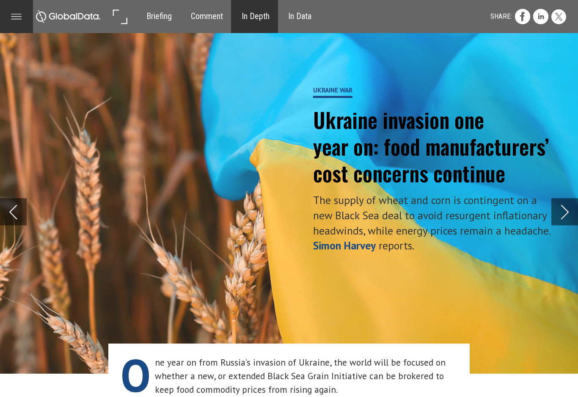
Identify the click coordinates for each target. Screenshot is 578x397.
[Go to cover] (68, 16)
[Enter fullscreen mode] (119, 16)
